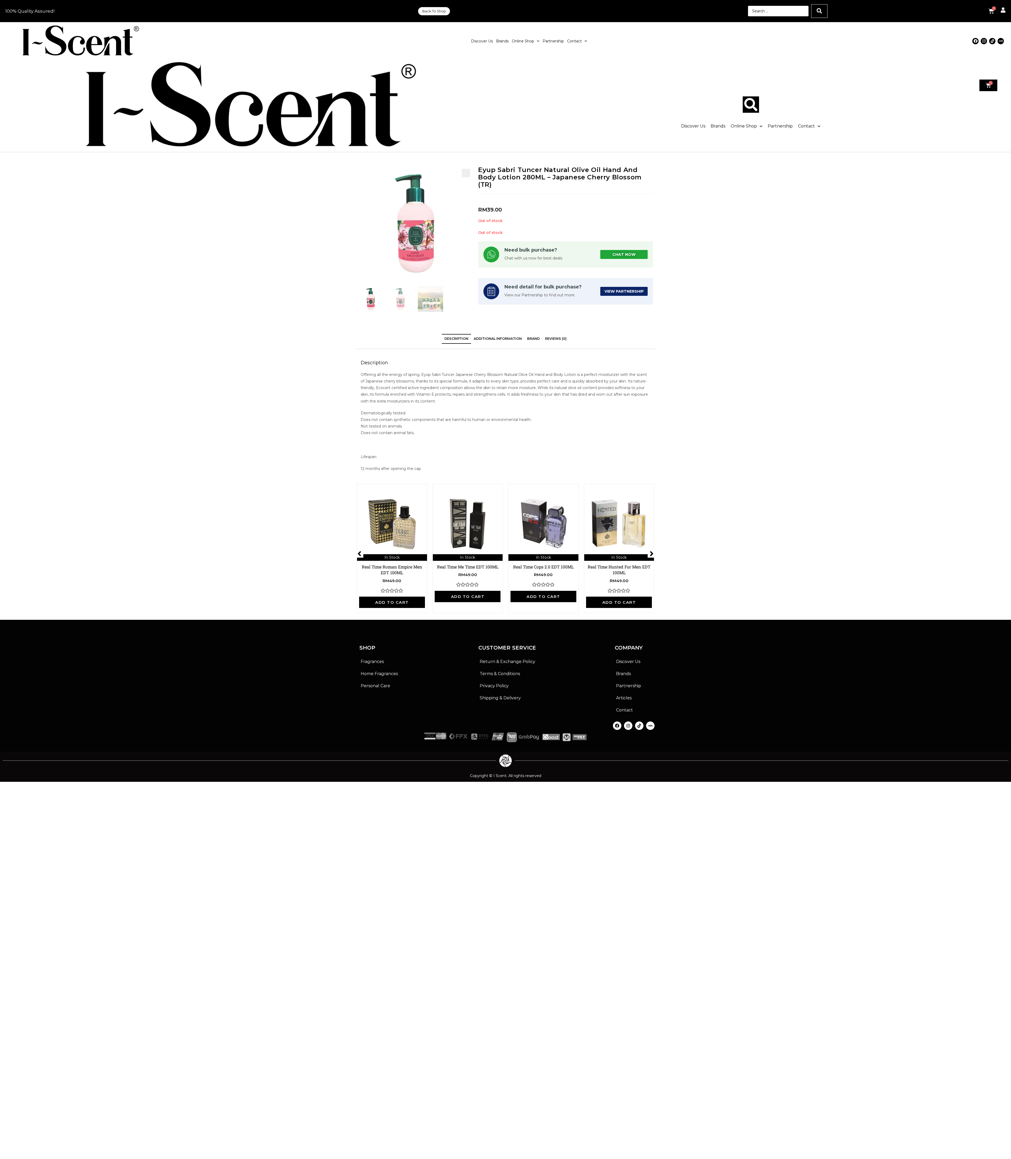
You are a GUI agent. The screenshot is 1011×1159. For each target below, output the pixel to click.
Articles (624, 697)
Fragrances (372, 661)
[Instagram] (984, 41)
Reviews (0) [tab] (556, 339)
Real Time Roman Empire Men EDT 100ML (392, 569)
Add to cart (392, 602)
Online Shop (523, 41)
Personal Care (375, 685)
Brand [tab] (533, 339)
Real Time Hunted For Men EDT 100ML (619, 569)
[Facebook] (975, 41)
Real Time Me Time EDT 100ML (467, 566)
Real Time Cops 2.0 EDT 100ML (543, 566)
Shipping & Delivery (500, 697)
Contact (574, 41)
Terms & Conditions (500, 673)
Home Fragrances (379, 673)
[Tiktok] (992, 41)
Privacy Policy (494, 685)
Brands (502, 41)
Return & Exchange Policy (507, 661)
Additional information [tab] (498, 339)
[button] (466, 173)
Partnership (553, 41)
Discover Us (482, 41)
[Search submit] (819, 11)
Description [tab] (456, 339)
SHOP (367, 648)
